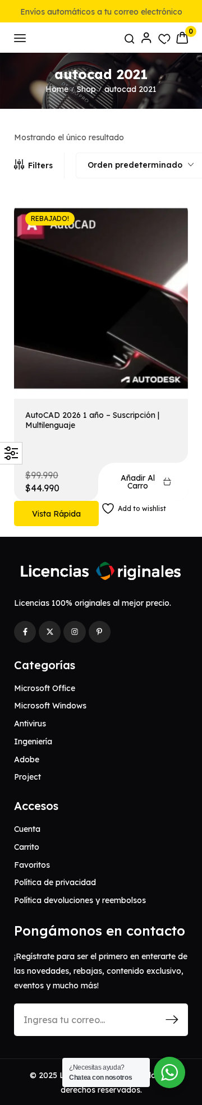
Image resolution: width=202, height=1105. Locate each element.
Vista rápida (56, 514)
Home (56, 89)
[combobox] (140, 165)
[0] (182, 37)
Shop (86, 89)
